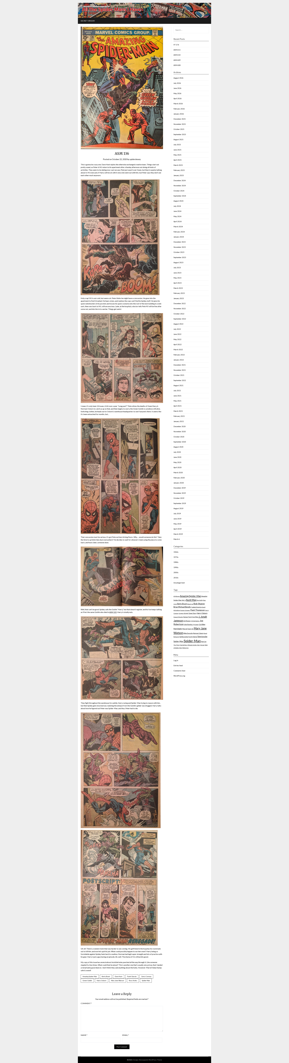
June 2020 (177, 457)
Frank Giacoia (131, 976)
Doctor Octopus (185, 610)
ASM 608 (177, 65)
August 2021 (178, 385)
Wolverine (185, 648)
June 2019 (177, 519)
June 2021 (177, 396)
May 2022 (177, 339)
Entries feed (178, 665)
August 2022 (178, 324)
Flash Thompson (197, 610)
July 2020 (177, 452)
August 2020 (178, 447)
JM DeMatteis (195, 621)
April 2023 (178, 283)
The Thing (176, 645)
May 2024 (177, 216)
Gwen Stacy (192, 613)
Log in (176, 660)
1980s (176, 562)
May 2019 (177, 524)
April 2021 (178, 406)
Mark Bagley (178, 629)
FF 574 (176, 45)
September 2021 (180, 380)
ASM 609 (177, 60)
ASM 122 (113, 612)
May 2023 (177, 278)
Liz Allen (202, 624)
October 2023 (179, 252)
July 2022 (177, 329)
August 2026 (178, 78)
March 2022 (178, 349)
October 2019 (179, 498)
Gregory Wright (183, 613)
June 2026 (177, 88)
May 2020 (177, 462)
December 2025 (180, 119)
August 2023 (178, 262)
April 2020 (178, 467)
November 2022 (180, 309)
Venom (202, 645)
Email (125, 1035)
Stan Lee (203, 641)
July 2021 (177, 390)
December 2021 (180, 365)
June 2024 (177, 211)
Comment (86, 1003)
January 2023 (179, 298)
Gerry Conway (146, 976)
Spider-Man (146, 980)
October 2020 (179, 437)
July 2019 (177, 513)
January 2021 (179, 421)
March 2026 (178, 104)
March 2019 (178, 534)
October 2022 (179, 314)
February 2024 (179, 232)
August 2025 (178, 139)
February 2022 (179, 355)
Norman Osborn (198, 633)
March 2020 (178, 472)
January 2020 (179, 483)
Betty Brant (106, 976)
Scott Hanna (192, 637)
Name (84, 1035)
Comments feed (179, 671)
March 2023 (178, 288)
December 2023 (180, 242)
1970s (176, 557)
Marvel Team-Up (188, 629)
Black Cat (190, 604)
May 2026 (177, 93)
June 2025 (177, 150)
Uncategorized (179, 583)
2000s (176, 572)
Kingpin (196, 624)
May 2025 (177, 155)
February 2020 (179, 478)
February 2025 (179, 170)
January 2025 (179, 175)
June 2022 (177, 334)
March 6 (177, 539)
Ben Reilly (200, 600)
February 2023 (179, 293)
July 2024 (177, 206)
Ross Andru (133, 980)
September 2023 (180, 257)
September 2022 (180, 319)
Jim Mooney (187, 621)
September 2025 (180, 134)
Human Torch (187, 617)
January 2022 (179, 360)
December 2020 (180, 426)
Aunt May (191, 599)
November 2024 (180, 186)
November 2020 (180, 431)
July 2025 (177, 145)
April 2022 (178, 344)
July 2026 (177, 83)
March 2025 (178, 165)
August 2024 (178, 201)
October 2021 (179, 375)
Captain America (196, 607)
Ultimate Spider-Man (194, 645)
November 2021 (180, 370)
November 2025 (180, 124)
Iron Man (195, 617)
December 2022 (180, 303)
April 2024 (178, 221)
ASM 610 (177, 55)
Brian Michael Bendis (182, 607)
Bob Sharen (199, 603)
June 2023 (177, 273)
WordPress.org (179, 676)
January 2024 (179, 237)
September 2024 (180, 196)
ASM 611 (177, 50)
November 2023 (180, 247)
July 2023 (177, 268)
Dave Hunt (118, 976)
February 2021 (179, 416)
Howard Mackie (178, 617)
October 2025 (179, 129)
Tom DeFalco (183, 645)
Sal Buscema (183, 637)
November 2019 (180, 493)
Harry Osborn (101, 980)
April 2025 (178, 160)
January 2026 (179, 114)
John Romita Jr (189, 624)
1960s (176, 552)
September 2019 (180, 503)
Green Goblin (87, 980)
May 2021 (177, 401)
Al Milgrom (176, 596)
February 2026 (179, 109)
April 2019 (178, 529)
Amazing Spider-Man (90, 976)
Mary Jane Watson (117, 980)
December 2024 (180, 180)
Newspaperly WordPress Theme (150, 1060)
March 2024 (178, 227)
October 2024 (179, 191)
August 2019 (178, 508)
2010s (176, 578)
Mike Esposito (188, 633)
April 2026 (178, 98)
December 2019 (180, 488)
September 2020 (180, 442)
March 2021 (178, 411)
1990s (176, 567)
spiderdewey (135, 159)
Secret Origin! (88, 21)
